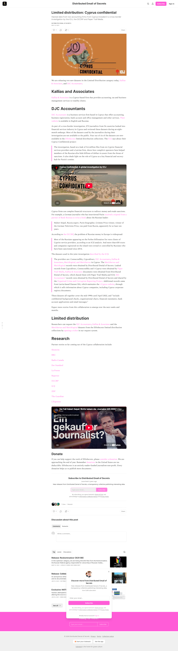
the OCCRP (68, 234)
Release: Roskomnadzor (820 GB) (68, 558)
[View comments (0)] (61, 30)
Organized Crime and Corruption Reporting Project (79, 281)
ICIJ (110, 138)
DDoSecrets (70, 138)
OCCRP (55, 380)
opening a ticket (71, 330)
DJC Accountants (74, 83)
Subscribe (161, 4)
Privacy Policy (104, 610)
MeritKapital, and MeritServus (77, 262)
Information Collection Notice (88, 610)
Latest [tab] (59, 552)
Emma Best (76, 565)
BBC (54, 354)
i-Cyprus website (106, 284)
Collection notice (108, 636)
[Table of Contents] (2, 325)
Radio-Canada (58, 360)
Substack (79, 647)
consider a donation (108, 459)
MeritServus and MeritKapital (65, 327)
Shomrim (55, 349)
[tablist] (60, 526)
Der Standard (57, 365)
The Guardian (58, 396)
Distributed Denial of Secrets (61, 23)
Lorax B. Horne (65, 565)
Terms (99, 636)
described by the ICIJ (98, 254)
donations (90, 462)
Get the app (99, 641)
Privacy (93, 636)
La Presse (56, 370)
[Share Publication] (153, 4)
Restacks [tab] (65, 526)
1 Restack (70, 504)
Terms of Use (99, 608)
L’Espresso (56, 401)
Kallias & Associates (60, 97)
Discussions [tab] (67, 552)
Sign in (171, 4)
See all (55, 605)
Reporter (55, 375)
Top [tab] (54, 552)
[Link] (48, 91)
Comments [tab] (56, 526)
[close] (108, 571)
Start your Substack (84, 641)
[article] (89, 563)
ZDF (54, 391)
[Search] (148, 4)
